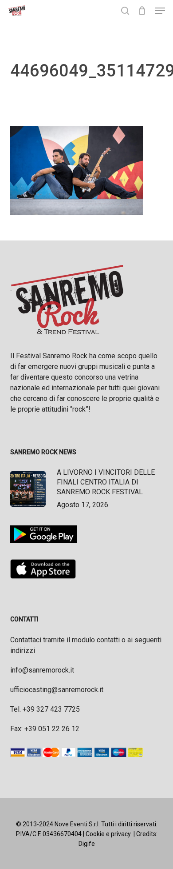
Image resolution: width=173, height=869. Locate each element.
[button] (160, 10)
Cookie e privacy (108, 833)
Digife (87, 843)
